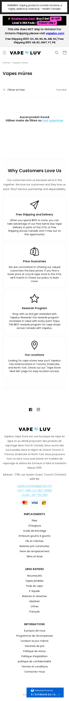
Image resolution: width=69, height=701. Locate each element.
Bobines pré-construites (34, 546)
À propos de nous (34, 630)
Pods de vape (34, 586)
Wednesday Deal (23, 19)
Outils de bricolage (34, 531)
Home (6, 62)
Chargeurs (34, 525)
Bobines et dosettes (34, 596)
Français (34, 611)
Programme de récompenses (34, 636)
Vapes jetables (34, 581)
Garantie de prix (34, 646)
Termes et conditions (34, 666)
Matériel (34, 601)
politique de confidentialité (34, 661)
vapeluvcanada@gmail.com (34, 486)
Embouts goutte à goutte (34, 536)
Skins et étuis (35, 556)
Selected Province (44, 690)
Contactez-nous (34, 671)
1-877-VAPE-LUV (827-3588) (34, 490)
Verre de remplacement (34, 551)
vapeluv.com (55, 33)
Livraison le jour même (34, 641)
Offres (35, 606)
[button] (4, 53)
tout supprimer (53, 120)
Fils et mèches (35, 541)
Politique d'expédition (34, 656)
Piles (34, 520)
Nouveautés (34, 575)
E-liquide (34, 591)
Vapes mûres (20, 62)
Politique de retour (34, 651)
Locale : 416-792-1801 (35, 495)
